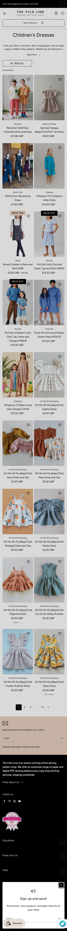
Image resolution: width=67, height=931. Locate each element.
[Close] (61, 885)
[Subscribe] (59, 918)
